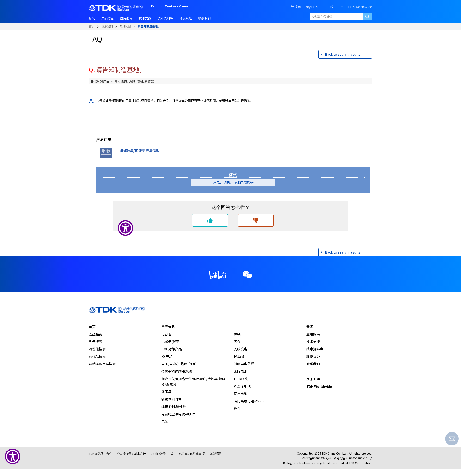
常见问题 (125, 26)
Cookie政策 (158, 453)
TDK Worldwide (360, 7)
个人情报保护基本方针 (131, 453)
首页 (92, 26)
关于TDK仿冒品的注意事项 (187, 453)
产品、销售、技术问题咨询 (235, 182)
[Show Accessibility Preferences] (12, 456)
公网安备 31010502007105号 (353, 458)
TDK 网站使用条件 (100, 453)
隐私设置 (215, 453)
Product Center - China (169, 6)
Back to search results (342, 54)
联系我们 (107, 26)
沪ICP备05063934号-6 (316, 458)
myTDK (312, 6)
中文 (330, 7)
